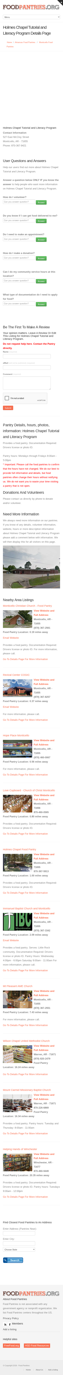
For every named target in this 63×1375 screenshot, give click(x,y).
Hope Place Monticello (16, 735)
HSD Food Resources (37, 1345)
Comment (12, 374)
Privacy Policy (11, 1318)
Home (9, 42)
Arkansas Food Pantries (25, 42)
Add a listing (9, 1329)
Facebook (9, 1324)
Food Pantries (31, 8)
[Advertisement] (31, 84)
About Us (39, 1370)
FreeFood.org (11, 1345)
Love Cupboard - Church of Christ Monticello (29, 790)
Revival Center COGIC (16, 674)
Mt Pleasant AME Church (17, 986)
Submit (8, 407)
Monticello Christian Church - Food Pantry (27, 605)
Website (14, 637)
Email (6, 637)
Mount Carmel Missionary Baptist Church (27, 1090)
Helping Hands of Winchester (20, 1149)
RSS (4, 1324)
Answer (41, 202)
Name (10, 352)
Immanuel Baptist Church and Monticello (26, 908)
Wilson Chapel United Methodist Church (26, 1040)
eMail (19, 363)
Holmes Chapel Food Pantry (19, 849)
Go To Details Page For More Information (25, 659)
